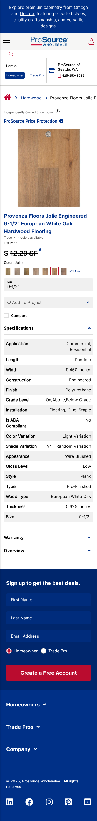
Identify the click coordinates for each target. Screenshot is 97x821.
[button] (6, 41)
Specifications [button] (19, 328)
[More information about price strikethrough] (40, 253)
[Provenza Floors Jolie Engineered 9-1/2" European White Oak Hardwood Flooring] (48, 168)
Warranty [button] (14, 537)
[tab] (48, 328)
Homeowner (26, 650)
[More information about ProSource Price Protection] (60, 121)
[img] (57, 112)
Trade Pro (57, 650)
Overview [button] (14, 550)
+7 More (74, 271)
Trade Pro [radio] (37, 75)
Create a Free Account (48, 673)
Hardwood (31, 98)
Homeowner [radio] (15, 75)
